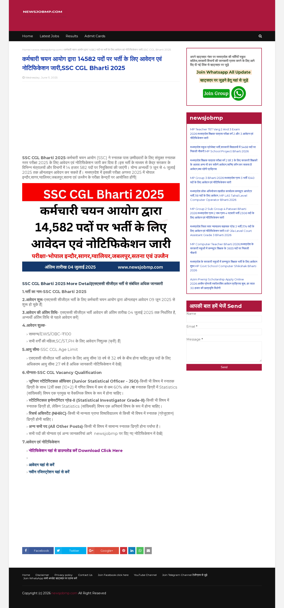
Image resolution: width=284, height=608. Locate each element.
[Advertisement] (101, 117)
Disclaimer (42, 575)
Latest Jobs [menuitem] (49, 36)
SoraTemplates (46, 602)
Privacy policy (64, 575)
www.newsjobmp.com (47, 49)
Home (26, 49)
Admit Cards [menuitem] (95, 36)
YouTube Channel (145, 575)
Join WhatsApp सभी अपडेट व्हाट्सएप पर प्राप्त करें (50, 578)
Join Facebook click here (113, 575)
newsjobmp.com (64, 593)
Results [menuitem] (72, 36)
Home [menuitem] (27, 36)
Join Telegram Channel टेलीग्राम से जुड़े (184, 575)
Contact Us (85, 575)
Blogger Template (88, 602)
